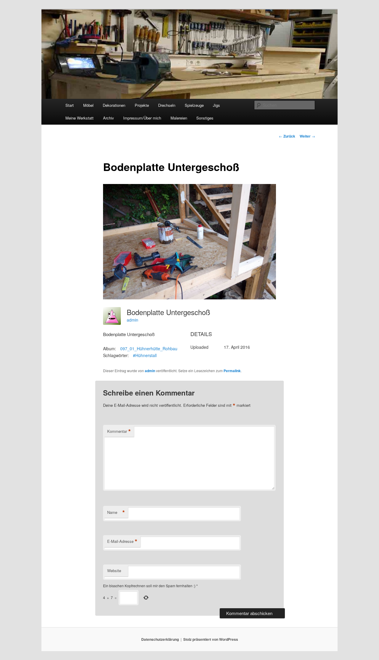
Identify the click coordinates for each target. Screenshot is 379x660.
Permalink (232, 370)
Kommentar (119, 431)
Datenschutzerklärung (160, 639)
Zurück (287, 136)
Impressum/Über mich (142, 118)
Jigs (216, 105)
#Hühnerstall (145, 355)
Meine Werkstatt (79, 118)
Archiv (108, 118)
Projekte (142, 105)
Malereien (179, 118)
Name (116, 512)
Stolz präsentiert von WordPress (210, 639)
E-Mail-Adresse (122, 541)
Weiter (307, 136)
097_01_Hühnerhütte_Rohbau (148, 348)
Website (114, 570)
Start (69, 105)
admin (132, 320)
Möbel (88, 105)
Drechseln (166, 105)
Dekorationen (114, 105)
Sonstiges (204, 118)
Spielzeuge (194, 105)
